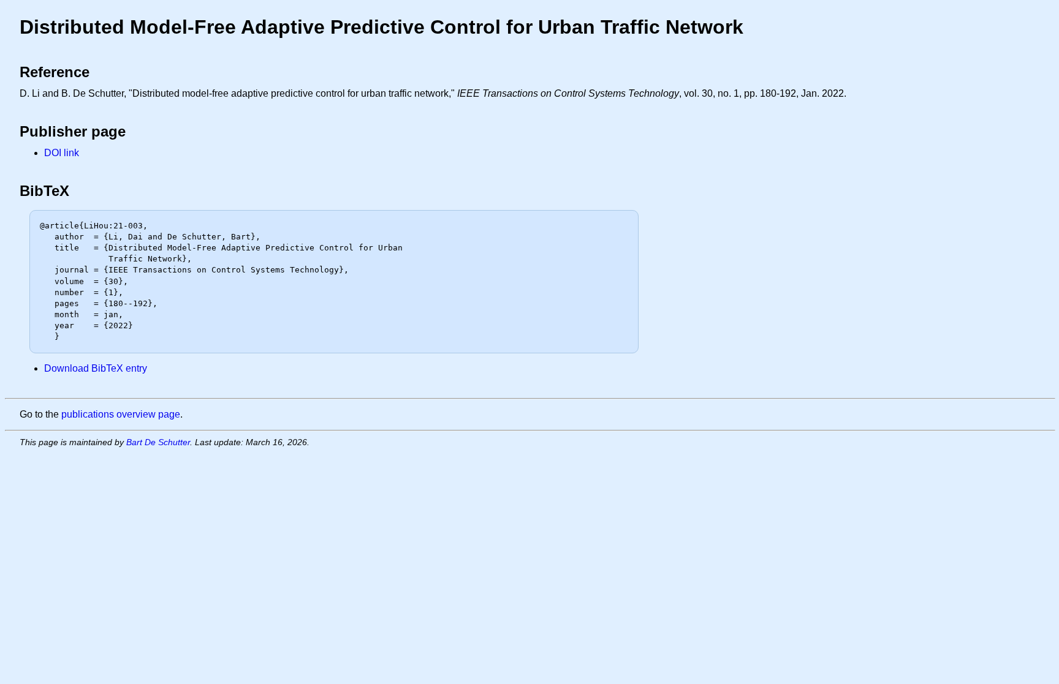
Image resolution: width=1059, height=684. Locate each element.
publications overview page (120, 414)
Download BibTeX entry (95, 368)
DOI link (61, 153)
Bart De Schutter (158, 442)
